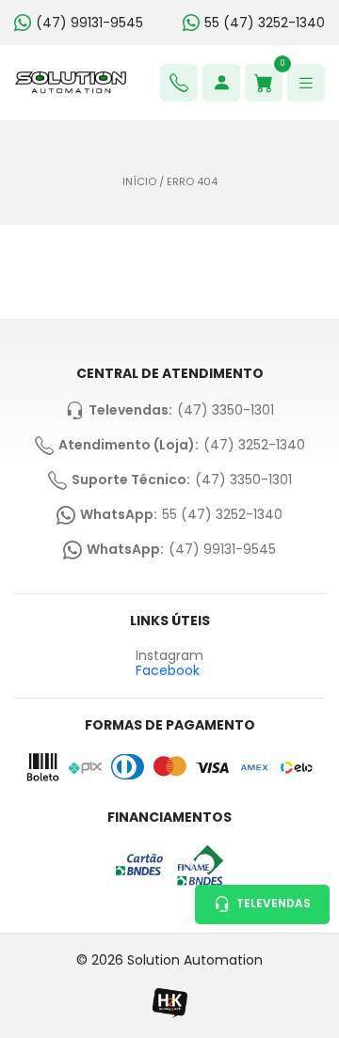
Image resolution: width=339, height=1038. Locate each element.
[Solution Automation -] (70, 82)
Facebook (168, 670)
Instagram (169, 656)
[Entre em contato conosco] (179, 83)
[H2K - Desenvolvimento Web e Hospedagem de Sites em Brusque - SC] (169, 1002)
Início (139, 182)
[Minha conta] (221, 83)
